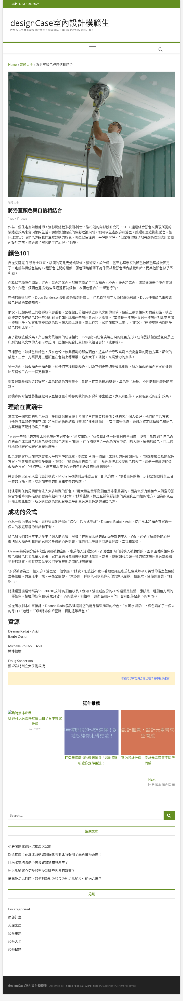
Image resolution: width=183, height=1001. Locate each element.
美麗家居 (14, 925)
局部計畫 (14, 917)
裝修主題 (14, 933)
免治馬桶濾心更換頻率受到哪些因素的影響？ (41, 870)
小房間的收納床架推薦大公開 (30, 846)
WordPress (91, 985)
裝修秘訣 (14, 949)
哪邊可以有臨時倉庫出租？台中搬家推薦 (145, 678)
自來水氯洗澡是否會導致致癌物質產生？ (38, 862)
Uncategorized (19, 909)
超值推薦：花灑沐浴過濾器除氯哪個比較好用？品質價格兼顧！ (55, 854)
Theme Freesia (73, 985)
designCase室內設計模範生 (59, 23)
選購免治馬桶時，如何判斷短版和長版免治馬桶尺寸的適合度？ (55, 878)
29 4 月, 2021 (18, 218)
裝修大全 (26, 64)
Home (12, 64)
